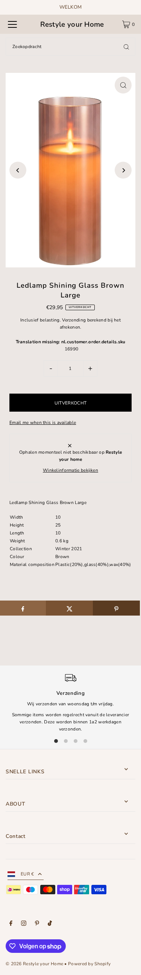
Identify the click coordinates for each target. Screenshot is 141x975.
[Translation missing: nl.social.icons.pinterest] (116, 608)
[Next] (123, 170)
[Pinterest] (37, 924)
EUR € (27, 874)
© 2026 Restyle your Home (34, 964)
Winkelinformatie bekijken (70, 470)
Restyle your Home (72, 24)
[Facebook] (10, 924)
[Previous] (17, 170)
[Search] (126, 47)
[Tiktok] (50, 924)
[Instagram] (23, 924)
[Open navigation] (12, 24)
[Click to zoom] (123, 85)
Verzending (74, 320)
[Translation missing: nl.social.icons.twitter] (69, 608)
